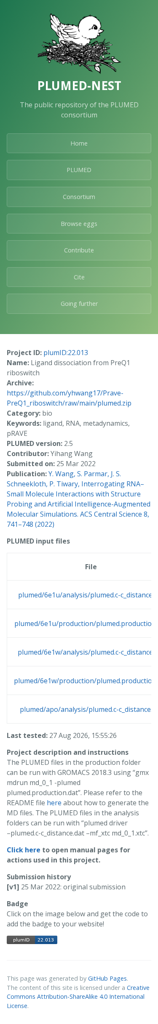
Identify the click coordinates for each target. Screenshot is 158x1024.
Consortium (79, 197)
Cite (79, 277)
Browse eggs (79, 224)
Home (79, 143)
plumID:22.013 (65, 352)
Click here (23, 849)
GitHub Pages (107, 978)
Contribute (79, 250)
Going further (79, 304)
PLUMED (79, 170)
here (54, 802)
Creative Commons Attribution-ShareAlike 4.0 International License (78, 997)
